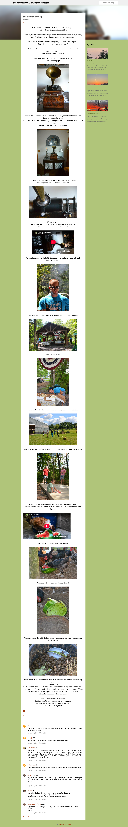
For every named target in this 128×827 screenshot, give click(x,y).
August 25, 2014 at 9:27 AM (37, 786)
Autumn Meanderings (91, 87)
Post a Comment (28, 817)
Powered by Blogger (65, 824)
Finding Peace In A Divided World (94, 113)
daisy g (30, 738)
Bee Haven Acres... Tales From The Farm (31, 2)
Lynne (30, 790)
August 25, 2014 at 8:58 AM (37, 770)
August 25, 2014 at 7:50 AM (37, 733)
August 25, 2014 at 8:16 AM (37, 760)
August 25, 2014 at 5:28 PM (37, 813)
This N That (31, 748)
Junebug (30, 775)
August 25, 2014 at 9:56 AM (37, 799)
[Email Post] (24, 710)
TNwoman (31, 765)
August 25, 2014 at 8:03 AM (37, 743)
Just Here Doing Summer (92, 61)
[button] (24, 22)
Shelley (30, 726)
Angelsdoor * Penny (34, 804)
